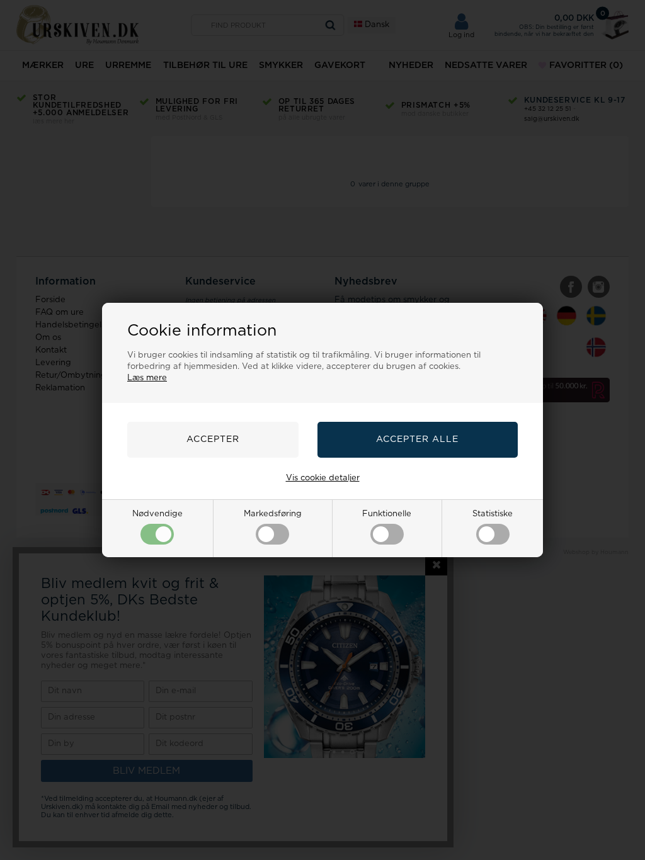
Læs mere (147, 378)
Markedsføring (273, 514)
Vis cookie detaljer (323, 478)
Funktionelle (386, 514)
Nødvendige (157, 514)
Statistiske (492, 514)
